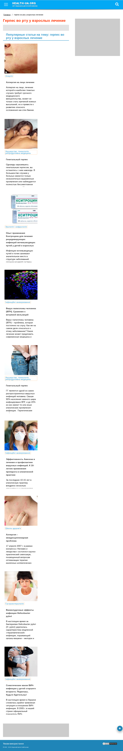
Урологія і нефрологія (16, 227)
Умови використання (13, 743)
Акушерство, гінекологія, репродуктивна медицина (18, 152)
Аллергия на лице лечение (20, 82)
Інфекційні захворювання (17, 302)
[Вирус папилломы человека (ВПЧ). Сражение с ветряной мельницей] (27, 285)
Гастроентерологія (14, 603)
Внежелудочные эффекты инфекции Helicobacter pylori (20, 613)
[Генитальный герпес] (27, 134)
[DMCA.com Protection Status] (109, 744)
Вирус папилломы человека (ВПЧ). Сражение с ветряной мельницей (21, 311)
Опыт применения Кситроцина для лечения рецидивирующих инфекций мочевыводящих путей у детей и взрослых (20, 239)
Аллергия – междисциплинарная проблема (17, 537)
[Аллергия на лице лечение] (27, 58)
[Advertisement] (97, 37)
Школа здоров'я (13, 528)
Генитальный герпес (17, 159)
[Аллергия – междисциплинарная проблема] (27, 511)
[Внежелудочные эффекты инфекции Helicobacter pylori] (27, 586)
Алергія (9, 76)
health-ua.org (25, 4)
